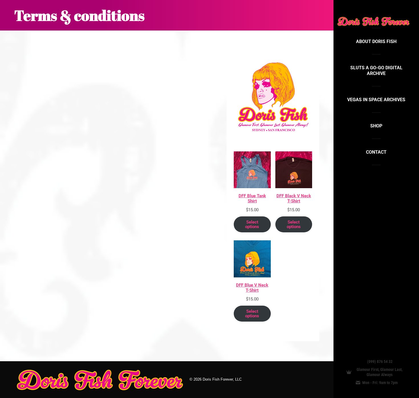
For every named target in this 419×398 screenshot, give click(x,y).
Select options (252, 224)
